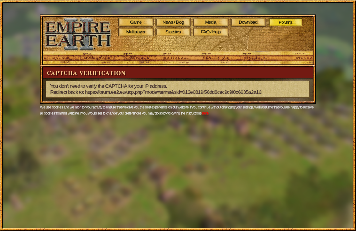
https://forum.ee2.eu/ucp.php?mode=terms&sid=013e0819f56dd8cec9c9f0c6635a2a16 (173, 92)
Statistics (173, 31)
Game (136, 22)
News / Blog (173, 22)
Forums (285, 22)
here (205, 113)
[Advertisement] (211, 44)
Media (210, 22)
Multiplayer (135, 31)
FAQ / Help (211, 31)
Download (248, 22)
